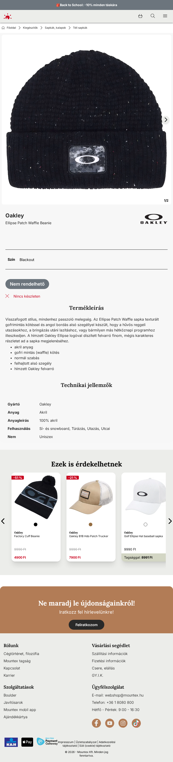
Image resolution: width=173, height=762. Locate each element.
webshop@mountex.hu (124, 695)
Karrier (9, 675)
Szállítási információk (109, 653)
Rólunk (11, 645)
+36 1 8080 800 (120, 702)
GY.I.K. (97, 675)
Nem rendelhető (27, 284)
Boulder (10, 695)
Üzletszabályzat (86, 742)
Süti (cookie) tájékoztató (94, 745)
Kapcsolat (12, 668)
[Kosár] (140, 16)
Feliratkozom (86, 624)
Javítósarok (13, 702)
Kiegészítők (30, 27)
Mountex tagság (17, 661)
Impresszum (66, 742)
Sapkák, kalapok (55, 27)
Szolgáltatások (19, 687)
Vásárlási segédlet (111, 645)
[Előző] (3, 520)
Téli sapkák (80, 27)
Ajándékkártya (15, 717)
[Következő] (170, 520)
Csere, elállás (103, 668)
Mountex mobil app (20, 709)
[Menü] (165, 16)
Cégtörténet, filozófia (21, 653)
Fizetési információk (108, 661)
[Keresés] (153, 16)
